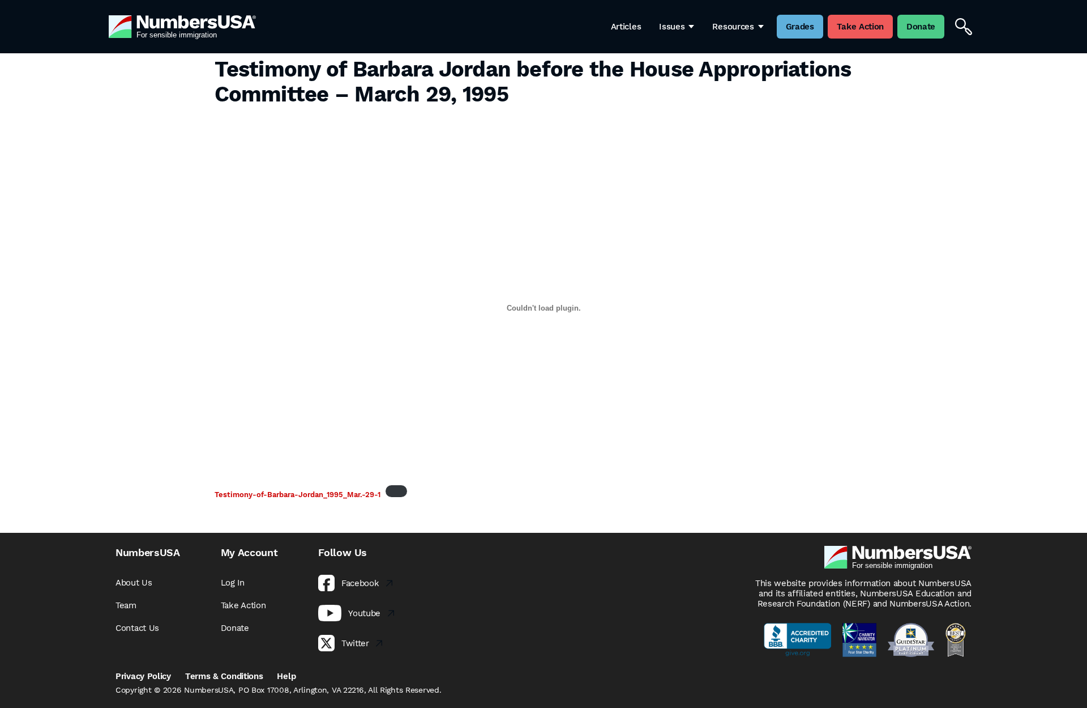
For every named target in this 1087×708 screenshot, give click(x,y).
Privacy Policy (143, 676)
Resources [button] (733, 27)
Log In (233, 583)
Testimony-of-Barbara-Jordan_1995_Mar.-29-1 (297, 494)
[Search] (963, 27)
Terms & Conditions (224, 676)
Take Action (243, 605)
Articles (626, 27)
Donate (235, 628)
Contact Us (137, 628)
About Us (133, 583)
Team (125, 605)
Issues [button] (671, 27)
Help (286, 676)
